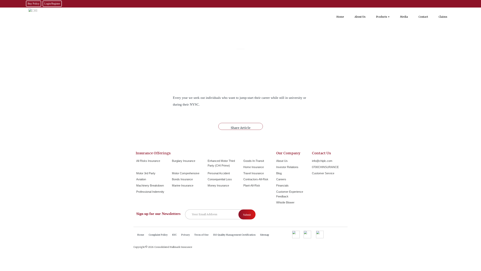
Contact (423, 16)
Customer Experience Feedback (289, 194)
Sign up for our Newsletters (158, 214)
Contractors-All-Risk (255, 179)
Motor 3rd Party (145, 173)
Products (382, 16)
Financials (282, 185)
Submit (247, 214)
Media (404, 16)
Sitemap (264, 234)
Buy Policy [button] (33, 3)
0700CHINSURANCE (325, 167)
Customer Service (323, 173)
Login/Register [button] (52, 3)
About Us (360, 16)
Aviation (141, 179)
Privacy (185, 234)
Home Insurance (253, 167)
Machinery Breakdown (150, 185)
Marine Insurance (182, 185)
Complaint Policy (158, 234)
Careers (281, 179)
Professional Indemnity (150, 191)
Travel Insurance (253, 173)
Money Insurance (218, 185)
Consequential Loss (220, 179)
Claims (443, 16)
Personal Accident (219, 173)
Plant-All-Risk (251, 185)
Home (340, 16)
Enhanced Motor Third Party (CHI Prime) (221, 163)
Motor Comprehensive (185, 173)
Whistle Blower (285, 202)
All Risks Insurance (148, 160)
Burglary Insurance (183, 160)
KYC (174, 234)
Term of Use (201, 234)
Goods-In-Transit (253, 160)
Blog (279, 173)
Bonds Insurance (182, 179)
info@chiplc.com (322, 160)
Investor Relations (287, 167)
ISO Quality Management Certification (234, 234)
